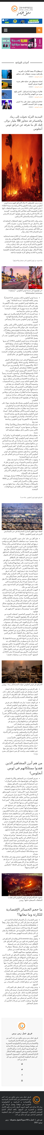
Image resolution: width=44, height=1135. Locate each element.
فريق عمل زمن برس (22, 1033)
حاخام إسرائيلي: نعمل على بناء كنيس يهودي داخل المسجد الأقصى (29, 102)
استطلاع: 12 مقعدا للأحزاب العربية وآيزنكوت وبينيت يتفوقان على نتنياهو (29, 72)
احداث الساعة (38, 77)
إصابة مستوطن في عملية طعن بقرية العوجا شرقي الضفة (29, 82)
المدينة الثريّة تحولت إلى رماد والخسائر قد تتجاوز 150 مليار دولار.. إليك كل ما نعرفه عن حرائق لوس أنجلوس (23, 122)
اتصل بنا (31, 1120)
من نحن (39, 1120)
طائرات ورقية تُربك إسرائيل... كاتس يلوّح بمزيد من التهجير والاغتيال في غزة (28, 92)
